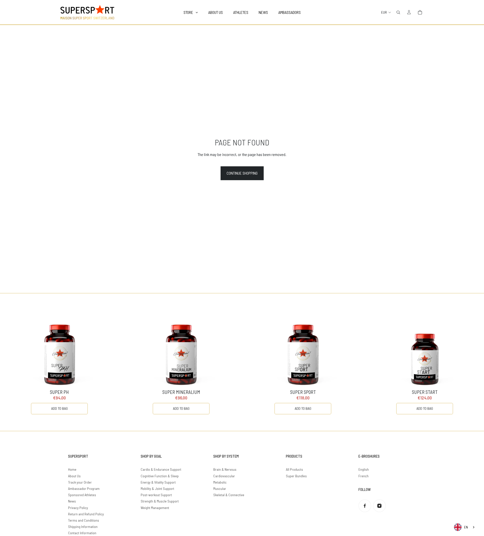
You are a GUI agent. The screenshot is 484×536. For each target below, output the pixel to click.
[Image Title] (364, 505)
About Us (74, 476)
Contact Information (82, 533)
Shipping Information (83, 526)
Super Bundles (296, 476)
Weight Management (155, 508)
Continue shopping (242, 173)
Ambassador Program (84, 488)
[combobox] (464, 527)
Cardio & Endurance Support (161, 469)
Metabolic (220, 482)
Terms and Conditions (83, 520)
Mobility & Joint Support (157, 488)
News (72, 501)
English (363, 469)
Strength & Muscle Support (160, 501)
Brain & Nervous (224, 469)
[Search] (398, 12)
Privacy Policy (78, 508)
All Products (294, 469)
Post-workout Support (156, 495)
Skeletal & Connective (228, 495)
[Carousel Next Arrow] (470, 362)
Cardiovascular (224, 476)
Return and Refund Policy (86, 514)
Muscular (219, 488)
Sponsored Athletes (82, 495)
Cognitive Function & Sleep (160, 476)
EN (466, 527)
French (363, 476)
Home (72, 469)
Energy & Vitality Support (158, 482)
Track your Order (80, 482)
